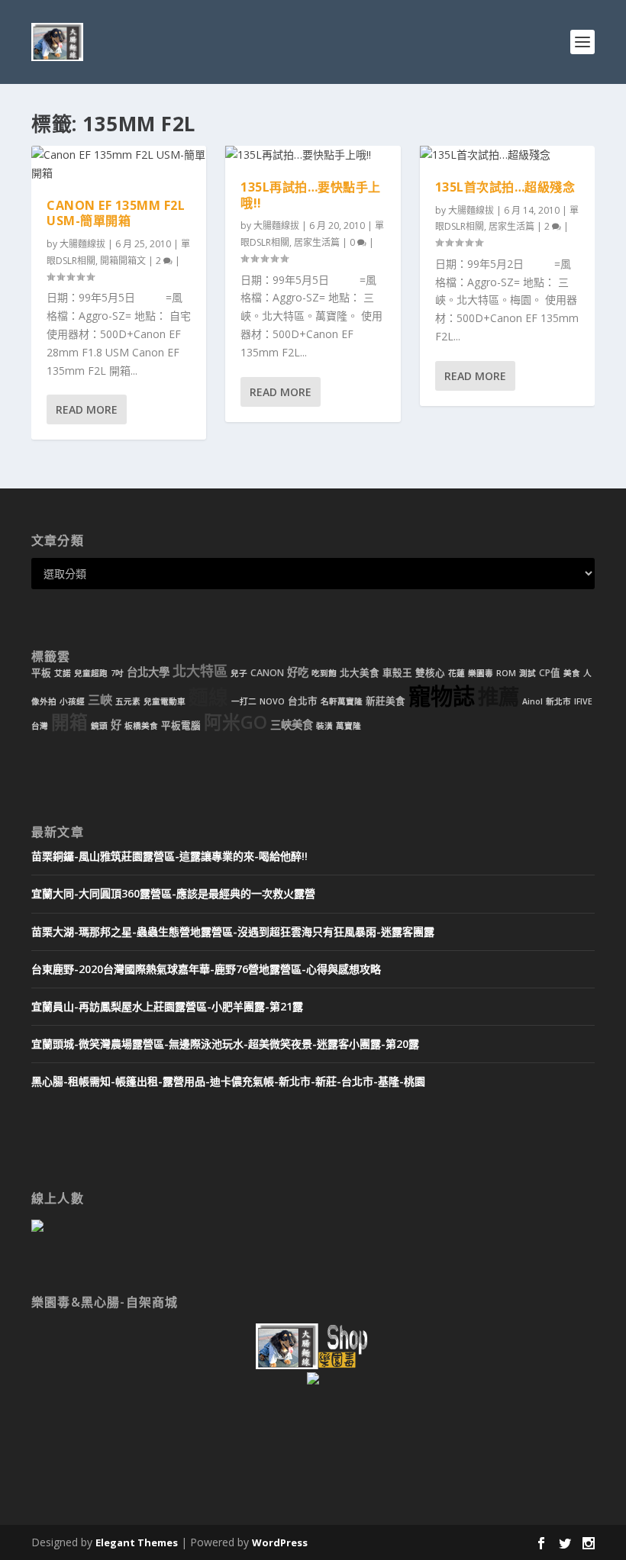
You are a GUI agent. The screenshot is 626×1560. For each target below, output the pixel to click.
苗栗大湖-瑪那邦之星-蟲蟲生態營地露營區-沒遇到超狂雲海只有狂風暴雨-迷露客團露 (232, 931)
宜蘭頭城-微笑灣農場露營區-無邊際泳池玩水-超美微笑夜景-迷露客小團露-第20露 (225, 1043)
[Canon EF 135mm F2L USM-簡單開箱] (118, 164)
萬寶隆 (348, 725)
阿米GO (235, 722)
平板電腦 (181, 725)
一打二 (244, 701)
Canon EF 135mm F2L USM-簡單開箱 (116, 213)
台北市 (303, 701)
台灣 (39, 725)
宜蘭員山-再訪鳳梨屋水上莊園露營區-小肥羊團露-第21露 (167, 1006)
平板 (41, 672)
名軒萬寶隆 (342, 701)
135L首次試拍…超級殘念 (505, 187)
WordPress (280, 1542)
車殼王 (397, 672)
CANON (267, 672)
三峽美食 (291, 724)
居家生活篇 (317, 242)
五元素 (127, 701)
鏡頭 (99, 725)
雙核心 (430, 672)
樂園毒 (480, 673)
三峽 (100, 699)
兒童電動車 (165, 701)
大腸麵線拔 (82, 243)
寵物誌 (441, 696)
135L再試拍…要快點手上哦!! (310, 195)
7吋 (117, 673)
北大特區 (200, 671)
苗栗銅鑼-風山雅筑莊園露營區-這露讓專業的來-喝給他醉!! (169, 856)
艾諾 (62, 673)
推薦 (498, 696)
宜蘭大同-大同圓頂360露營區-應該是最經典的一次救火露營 (173, 893)
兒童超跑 (91, 673)
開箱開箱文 (123, 260)
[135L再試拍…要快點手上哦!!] (312, 155)
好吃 (297, 672)
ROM (506, 673)
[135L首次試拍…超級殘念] (507, 155)
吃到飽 (324, 673)
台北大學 (148, 672)
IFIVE (583, 701)
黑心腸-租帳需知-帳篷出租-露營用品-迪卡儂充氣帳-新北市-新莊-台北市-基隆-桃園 (228, 1081)
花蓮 (456, 673)
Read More (87, 409)
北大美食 (359, 672)
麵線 (208, 697)
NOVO (272, 701)
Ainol (532, 701)
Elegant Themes (136, 1542)
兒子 (239, 673)
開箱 (69, 722)
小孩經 (72, 701)
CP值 (549, 672)
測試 (527, 673)
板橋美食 (141, 725)
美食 (571, 673)
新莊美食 (385, 701)
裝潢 (324, 725)
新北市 (558, 701)
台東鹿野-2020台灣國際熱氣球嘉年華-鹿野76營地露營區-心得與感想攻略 (206, 969)
